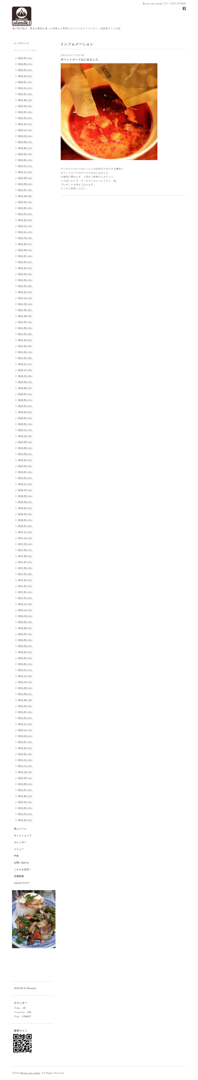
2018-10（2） (25, 490)
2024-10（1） (25, 136)
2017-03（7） (25, 586)
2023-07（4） (25, 190)
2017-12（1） (25, 532)
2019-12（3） (25, 430)
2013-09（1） (25, 778)
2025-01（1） (25, 124)
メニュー (19, 849)
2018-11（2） (25, 484)
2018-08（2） (25, 502)
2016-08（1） (25, 628)
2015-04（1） (25, 706)
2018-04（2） (25, 514)
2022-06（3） (25, 262)
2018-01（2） (25, 526)
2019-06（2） (25, 454)
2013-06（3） (25, 796)
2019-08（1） (25, 448)
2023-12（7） (25, 166)
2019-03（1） (25, 472)
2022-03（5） (25, 280)
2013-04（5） (25, 808)
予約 (16, 856)
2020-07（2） (25, 394)
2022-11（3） (25, 232)
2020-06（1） (25, 400)
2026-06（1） (25, 64)
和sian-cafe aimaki (30, 1073)
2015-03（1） (25, 712)
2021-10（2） (25, 304)
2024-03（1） (25, 160)
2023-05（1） (25, 202)
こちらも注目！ (23, 869)
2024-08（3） (25, 142)
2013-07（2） (25, 790)
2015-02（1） (25, 718)
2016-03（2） (25, 652)
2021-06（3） (25, 328)
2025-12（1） (25, 88)
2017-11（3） (25, 538)
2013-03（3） (25, 814)
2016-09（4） (25, 622)
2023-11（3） (25, 172)
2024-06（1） (25, 148)
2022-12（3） (25, 226)
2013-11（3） (25, 766)
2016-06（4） (25, 640)
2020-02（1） (25, 418)
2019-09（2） (25, 442)
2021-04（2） (25, 340)
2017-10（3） (25, 544)
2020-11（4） (25, 370)
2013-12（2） (25, 760)
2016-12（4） (25, 604)
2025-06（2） (25, 100)
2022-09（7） (25, 244)
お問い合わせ (21, 862)
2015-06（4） (25, 700)
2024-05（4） (25, 154)
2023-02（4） (25, 220)
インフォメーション (25, 50)
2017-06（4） (25, 568)
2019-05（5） (25, 460)
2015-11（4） (25, 676)
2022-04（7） (25, 274)
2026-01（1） (25, 82)
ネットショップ (23, 835)
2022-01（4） (25, 292)
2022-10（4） (25, 238)
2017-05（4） (25, 574)
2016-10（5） (25, 616)
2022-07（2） (25, 256)
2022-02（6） (25, 286)
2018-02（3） (25, 520)
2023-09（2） (25, 178)
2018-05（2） (25, 508)
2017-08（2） (25, 556)
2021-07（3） (25, 322)
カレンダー (20, 842)
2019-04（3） (25, 466)
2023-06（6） (25, 196)
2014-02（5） (25, 754)
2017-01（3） (25, 598)
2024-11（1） (25, 130)
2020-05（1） (25, 406)
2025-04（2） (25, 106)
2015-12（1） (25, 670)
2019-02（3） (25, 478)
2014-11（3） (25, 730)
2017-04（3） (25, 580)
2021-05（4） (25, 334)
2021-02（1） (25, 352)
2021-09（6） (25, 310)
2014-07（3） (25, 742)
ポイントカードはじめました (79, 59)
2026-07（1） (25, 58)
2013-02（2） (25, 820)
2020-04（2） (25, 412)
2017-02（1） (25, 592)
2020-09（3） (25, 382)
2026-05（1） (25, 70)
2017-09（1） (25, 550)
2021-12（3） (25, 298)
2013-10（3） (25, 772)
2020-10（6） (25, 376)
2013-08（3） (25, 784)
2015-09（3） (25, 688)
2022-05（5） (25, 268)
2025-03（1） (25, 112)
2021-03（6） (25, 346)
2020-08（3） (25, 388)
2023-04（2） (25, 208)
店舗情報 (19, 876)
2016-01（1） (25, 664)
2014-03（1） (25, 748)
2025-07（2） (25, 94)
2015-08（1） (25, 694)
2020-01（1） (25, 424)
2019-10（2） (25, 436)
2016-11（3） (25, 610)
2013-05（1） (25, 802)
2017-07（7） (25, 562)
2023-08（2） (25, 184)
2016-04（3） (25, 646)
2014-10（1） (25, 736)
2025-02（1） (25, 118)
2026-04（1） (25, 76)
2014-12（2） (25, 724)
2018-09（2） (25, 496)
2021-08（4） (25, 316)
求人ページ (20, 828)
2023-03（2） (25, 214)
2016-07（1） (25, 634)
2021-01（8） (25, 358)
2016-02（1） (25, 658)
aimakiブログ (21, 883)
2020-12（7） (25, 364)
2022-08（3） (25, 250)
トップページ (21, 43)
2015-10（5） (25, 682)
